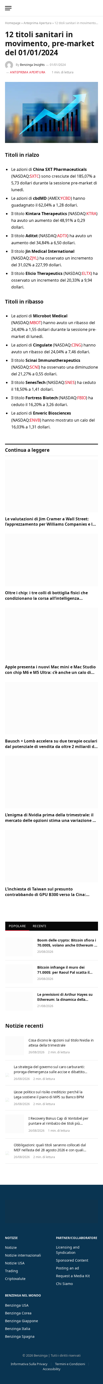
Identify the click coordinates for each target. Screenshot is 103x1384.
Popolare (17, 926)
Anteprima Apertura (38, 23)
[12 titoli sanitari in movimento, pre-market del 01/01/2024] (51, 112)
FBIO (81, 398)
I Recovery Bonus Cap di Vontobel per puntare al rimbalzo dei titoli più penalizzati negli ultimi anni (58, 1123)
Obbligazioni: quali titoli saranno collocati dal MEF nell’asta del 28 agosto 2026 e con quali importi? (50, 1150)
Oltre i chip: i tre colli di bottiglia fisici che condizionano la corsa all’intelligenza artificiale (46, 598)
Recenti (39, 926)
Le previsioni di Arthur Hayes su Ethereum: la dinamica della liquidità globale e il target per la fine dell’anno (65, 1002)
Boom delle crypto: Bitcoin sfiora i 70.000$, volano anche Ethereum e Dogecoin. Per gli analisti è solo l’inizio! (66, 948)
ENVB (35, 420)
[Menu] (8, 8)
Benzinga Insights (32, 65)
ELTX (86, 273)
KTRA (91, 213)
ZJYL (33, 258)
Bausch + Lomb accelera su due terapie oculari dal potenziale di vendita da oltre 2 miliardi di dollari (51, 746)
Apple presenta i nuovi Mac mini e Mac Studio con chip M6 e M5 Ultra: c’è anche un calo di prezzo (50, 672)
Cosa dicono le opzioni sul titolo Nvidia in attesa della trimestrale (61, 1043)
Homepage (12, 23)
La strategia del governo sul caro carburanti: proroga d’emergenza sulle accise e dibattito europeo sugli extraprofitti (49, 1071)
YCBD (65, 198)
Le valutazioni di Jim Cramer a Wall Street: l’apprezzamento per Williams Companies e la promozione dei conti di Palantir (50, 524)
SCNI (34, 367)
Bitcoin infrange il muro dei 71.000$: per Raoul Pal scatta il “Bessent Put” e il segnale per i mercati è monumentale (63, 975)
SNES (70, 382)
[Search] (97, 8)
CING (76, 345)
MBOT (35, 322)
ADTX (62, 235)
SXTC (34, 176)
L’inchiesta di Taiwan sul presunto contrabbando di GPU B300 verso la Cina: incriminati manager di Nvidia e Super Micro (49, 894)
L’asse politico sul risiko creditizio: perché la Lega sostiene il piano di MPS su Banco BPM (49, 1094)
